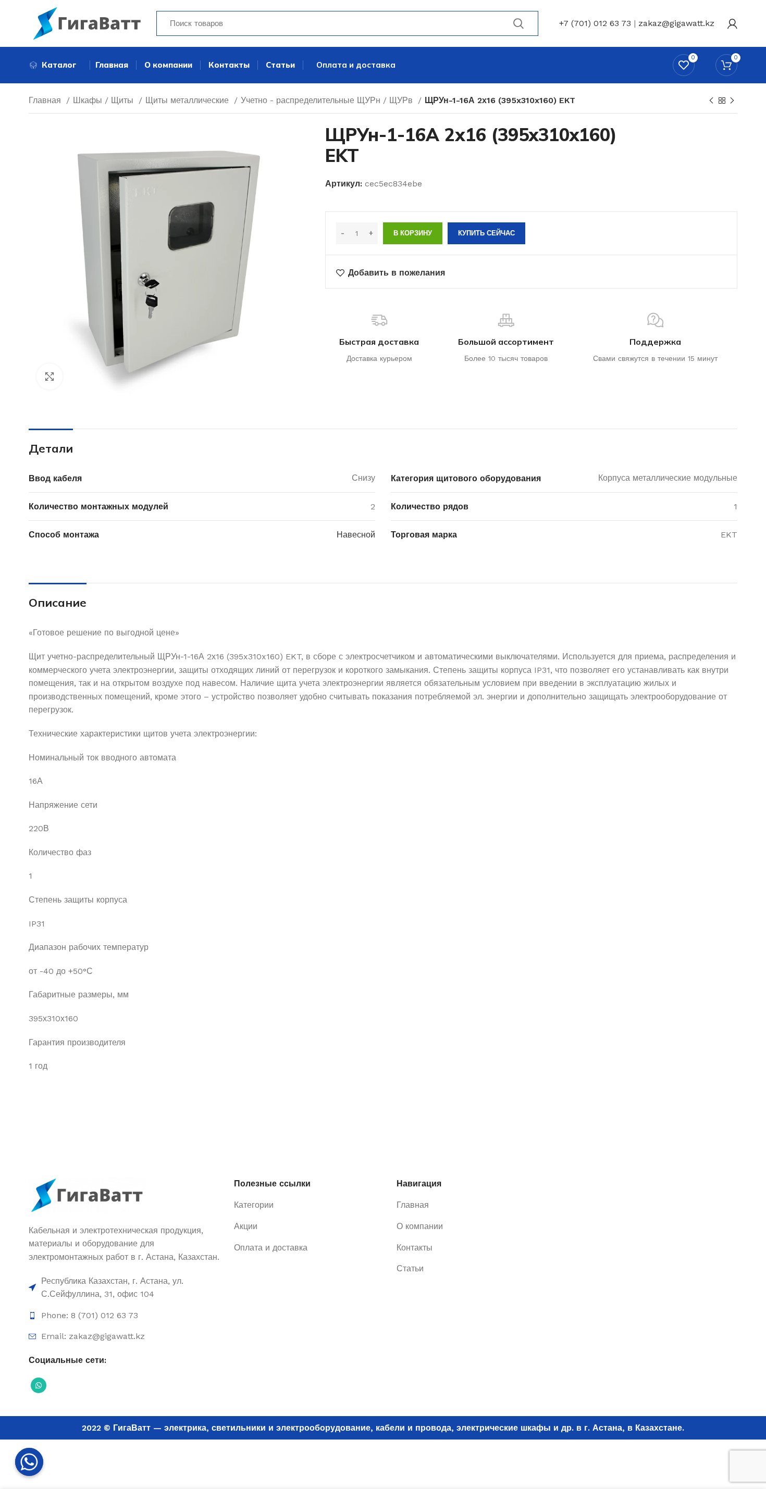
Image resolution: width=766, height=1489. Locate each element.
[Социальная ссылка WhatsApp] (38, 1385)
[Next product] (732, 101)
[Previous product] (711, 101)
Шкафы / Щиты (104, 100)
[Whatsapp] (29, 1462)
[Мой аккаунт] (732, 23)
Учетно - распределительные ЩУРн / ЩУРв (328, 100)
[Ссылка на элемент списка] (126, 1287)
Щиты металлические (188, 100)
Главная (46, 100)
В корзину (412, 233)
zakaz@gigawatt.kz (676, 23)
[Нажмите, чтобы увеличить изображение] (49, 377)
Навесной (356, 535)
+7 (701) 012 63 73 (595, 23)
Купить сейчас (486, 233)
